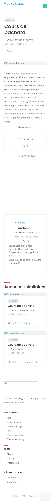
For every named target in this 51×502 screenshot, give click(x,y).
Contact (33, 496)
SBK (9, 430)
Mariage (11, 458)
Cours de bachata (21, 306)
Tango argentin (15, 434)
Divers (10, 454)
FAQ (24, 496)
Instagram (12, 481)
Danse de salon (14, 422)
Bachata (10, 20)
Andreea (24, 228)
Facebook (11, 477)
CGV (16, 496)
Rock (9, 417)
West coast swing (15, 439)
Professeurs (13, 462)
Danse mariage (14, 426)
